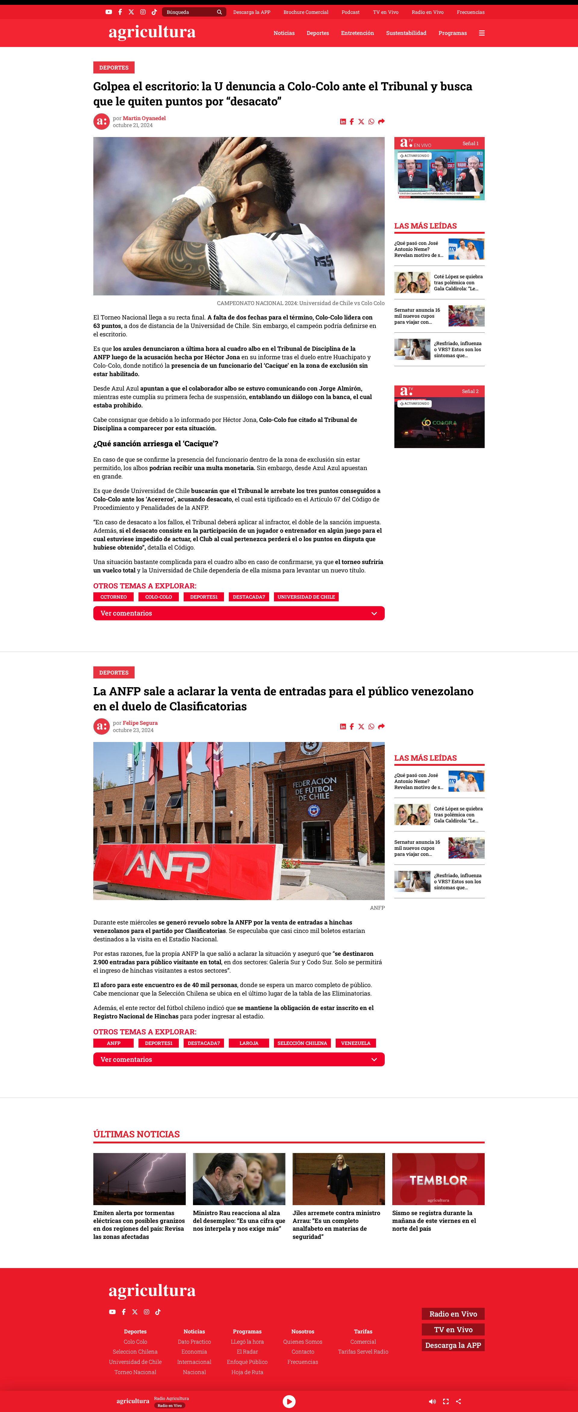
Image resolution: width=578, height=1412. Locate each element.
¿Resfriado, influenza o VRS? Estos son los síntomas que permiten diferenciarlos (458, 349)
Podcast (351, 12)
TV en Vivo (386, 12)
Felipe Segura (140, 722)
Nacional (194, 1372)
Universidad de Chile (135, 1361)
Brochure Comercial (306, 12)
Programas (453, 32)
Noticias (284, 32)
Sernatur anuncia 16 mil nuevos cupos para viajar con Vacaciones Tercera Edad (417, 316)
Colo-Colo (158, 597)
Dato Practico (194, 1341)
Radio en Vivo (428, 12)
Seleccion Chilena (135, 1351)
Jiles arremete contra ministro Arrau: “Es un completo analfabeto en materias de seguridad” (336, 1224)
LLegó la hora (247, 1341)
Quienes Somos (302, 1341)
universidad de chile (306, 597)
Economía (194, 1351)
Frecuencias (471, 12)
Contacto (303, 1351)
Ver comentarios (126, 613)
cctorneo (114, 597)
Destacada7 (249, 597)
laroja (249, 1043)
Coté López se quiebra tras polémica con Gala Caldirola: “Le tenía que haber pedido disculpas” (458, 282)
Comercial (363, 1341)
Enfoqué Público (247, 1361)
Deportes (318, 32)
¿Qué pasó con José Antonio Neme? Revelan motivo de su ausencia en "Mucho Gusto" (418, 249)
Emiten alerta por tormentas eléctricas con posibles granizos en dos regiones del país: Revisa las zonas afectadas (139, 1224)
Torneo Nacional (135, 1372)
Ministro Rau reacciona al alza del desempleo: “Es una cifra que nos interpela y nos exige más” (239, 1220)
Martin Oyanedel (144, 118)
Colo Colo (135, 1341)
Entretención (357, 32)
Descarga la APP (251, 12)
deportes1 (204, 597)
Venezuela (356, 1043)
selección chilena (302, 1043)
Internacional (194, 1361)
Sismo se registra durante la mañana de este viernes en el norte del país (434, 1220)
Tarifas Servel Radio (363, 1351)
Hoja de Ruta (247, 1372)
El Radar (247, 1351)
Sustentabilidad (406, 32)
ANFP (113, 1043)
